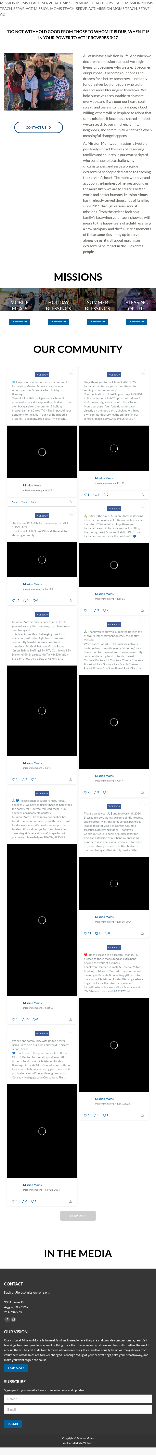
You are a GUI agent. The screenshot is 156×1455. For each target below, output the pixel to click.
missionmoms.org (32, 490)
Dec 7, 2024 (123, 1103)
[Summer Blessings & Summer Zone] (97, 299)
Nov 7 (48, 767)
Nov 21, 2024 (52, 1189)
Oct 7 (120, 780)
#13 (109, 813)
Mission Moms (32, 485)
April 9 (48, 490)
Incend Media (75, 1443)
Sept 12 (49, 1007)
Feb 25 (121, 483)
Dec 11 (121, 598)
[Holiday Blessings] (58, 299)
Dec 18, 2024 (124, 921)
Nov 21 (49, 588)
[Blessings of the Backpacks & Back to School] (136, 299)
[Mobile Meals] (19, 299)
